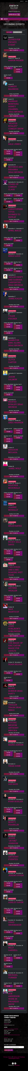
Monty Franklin (13, 823)
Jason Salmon (12, 378)
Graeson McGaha (13, 451)
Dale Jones (14, 144)
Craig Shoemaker (14, 923)
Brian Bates (15, 525)
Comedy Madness (13, 87)
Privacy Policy (7, 1057)
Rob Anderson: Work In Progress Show (14, 998)
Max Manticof (13, 610)
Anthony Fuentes (13, 858)
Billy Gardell (13, 948)
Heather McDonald (14, 486)
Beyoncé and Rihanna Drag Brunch (15, 169)
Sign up (21, 1)
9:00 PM (18, 432)
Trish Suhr (14, 766)
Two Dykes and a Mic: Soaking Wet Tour (15, 571)
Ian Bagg (13, 784)
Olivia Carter (12, 360)
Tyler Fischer (12, 317)
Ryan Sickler (15, 801)
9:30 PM (8, 153)
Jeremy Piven (16, 875)
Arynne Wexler (12, 589)
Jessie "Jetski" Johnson (13, 841)
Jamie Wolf (14, 468)
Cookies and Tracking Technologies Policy (16, 1057)
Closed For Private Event (14, 42)
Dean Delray (15, 664)
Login (26, 1)
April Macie (14, 230)
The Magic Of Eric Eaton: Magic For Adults (15, 646)
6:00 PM (18, 69)
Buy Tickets (14, 50)
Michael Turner (13, 976)
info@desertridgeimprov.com (14, 11)
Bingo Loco (14, 256)
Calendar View (17, 32)
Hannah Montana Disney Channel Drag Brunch (15, 106)
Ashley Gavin (15, 902)
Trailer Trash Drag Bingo (14, 707)
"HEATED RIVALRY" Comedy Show (16, 126)
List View (9, 32)
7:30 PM (8, 431)
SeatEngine (17, 1065)
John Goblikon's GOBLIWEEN (14, 629)
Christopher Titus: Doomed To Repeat (15, 213)
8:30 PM (18, 71)
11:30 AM (8, 195)
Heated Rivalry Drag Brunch (15, 404)
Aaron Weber (16, 60)
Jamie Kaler (15, 298)
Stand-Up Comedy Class (13, 187)
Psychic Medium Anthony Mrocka (13, 726)
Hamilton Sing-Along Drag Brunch (15, 343)
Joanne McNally (13, 508)
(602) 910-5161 (14, 9)
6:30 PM (18, 430)
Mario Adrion (15, 744)
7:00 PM (8, 68)
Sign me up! (8, 1050)
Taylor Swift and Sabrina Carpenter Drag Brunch (15, 281)
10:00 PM (8, 263)
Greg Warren (15, 422)
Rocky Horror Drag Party (15, 691)
